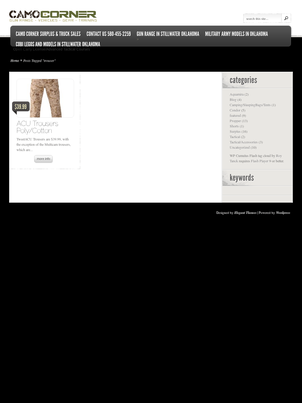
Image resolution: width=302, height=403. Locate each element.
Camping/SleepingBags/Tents (250, 104)
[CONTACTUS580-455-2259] (109, 34)
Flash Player (259, 160)
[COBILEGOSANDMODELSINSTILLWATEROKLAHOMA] (58, 44)
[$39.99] (45, 100)
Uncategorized (240, 147)
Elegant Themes (245, 212)
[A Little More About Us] (48, 34)
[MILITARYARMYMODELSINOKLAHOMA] (236, 34)
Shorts (234, 126)
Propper (235, 120)
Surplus (235, 131)
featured (235, 115)
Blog (233, 99)
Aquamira (237, 94)
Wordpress (283, 212)
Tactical (235, 136)
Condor (235, 110)
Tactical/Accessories (244, 142)
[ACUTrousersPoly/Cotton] (38, 126)
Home (14, 60)
